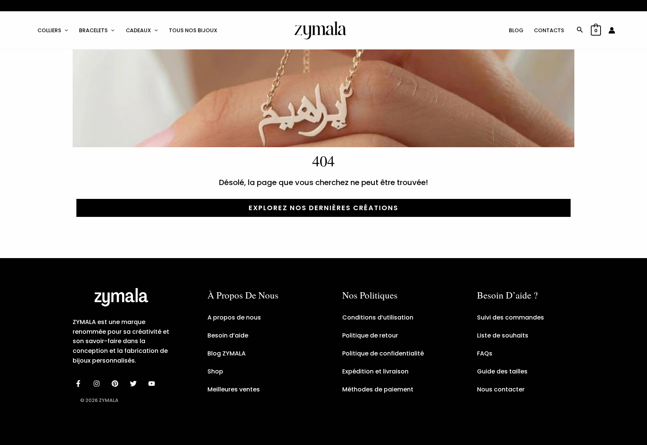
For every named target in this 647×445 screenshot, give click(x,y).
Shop (215, 371)
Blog (516, 30)
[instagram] (98, 383)
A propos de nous (234, 317)
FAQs (484, 353)
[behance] (116, 383)
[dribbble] (134, 383)
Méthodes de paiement (377, 389)
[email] (153, 383)
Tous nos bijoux (193, 30)
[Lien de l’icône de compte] (611, 30)
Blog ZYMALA (226, 353)
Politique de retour (370, 335)
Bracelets (93, 30)
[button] (64, 30)
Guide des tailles (502, 371)
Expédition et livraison (375, 371)
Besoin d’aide (227, 335)
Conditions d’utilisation (377, 317)
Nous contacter (501, 389)
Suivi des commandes (510, 317)
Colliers (49, 30)
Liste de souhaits (502, 335)
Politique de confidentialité (383, 353)
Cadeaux (138, 30)
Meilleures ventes (233, 389)
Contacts (549, 30)
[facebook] (79, 383)
